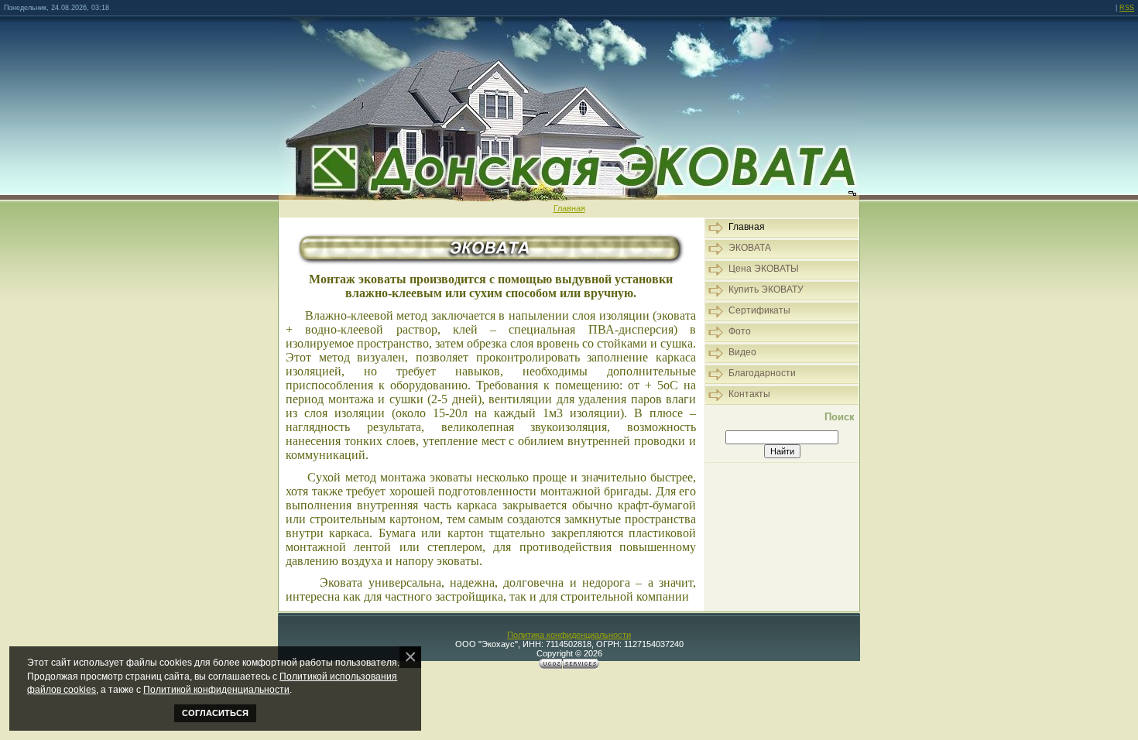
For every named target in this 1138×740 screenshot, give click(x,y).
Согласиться (215, 713)
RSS (1126, 8)
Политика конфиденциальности (569, 634)
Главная (569, 208)
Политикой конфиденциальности (216, 689)
